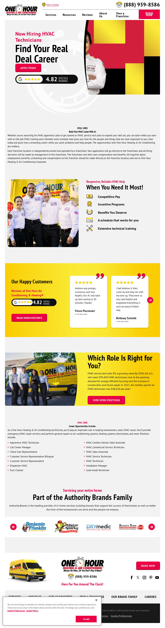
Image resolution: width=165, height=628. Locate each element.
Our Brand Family (124, 597)
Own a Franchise (122, 14)
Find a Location (52, 5)
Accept (86, 619)
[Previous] (13, 527)
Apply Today (28, 68)
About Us (103, 14)
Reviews (87, 15)
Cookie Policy (32, 610)
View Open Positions (106, 400)
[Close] (96, 600)
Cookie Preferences (16, 610)
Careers (150, 597)
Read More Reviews (29, 317)
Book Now (149, 14)
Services (50, 15)
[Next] (150, 300)
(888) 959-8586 (142, 4)
